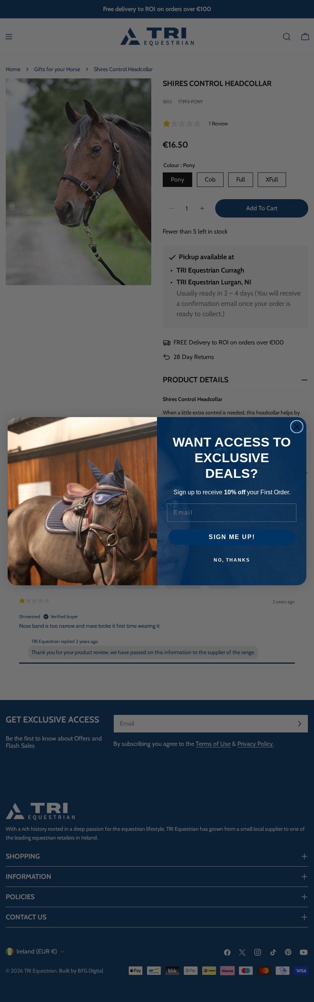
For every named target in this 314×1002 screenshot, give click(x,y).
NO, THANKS (232, 560)
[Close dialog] (297, 426)
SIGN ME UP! (232, 537)
